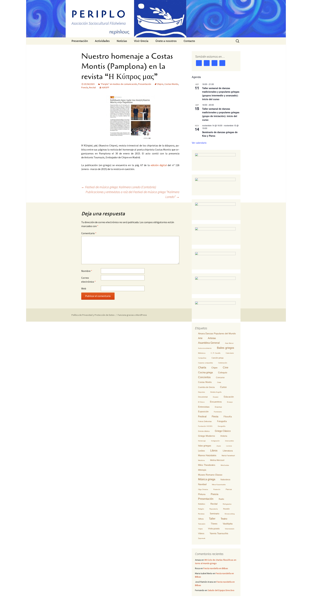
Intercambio (229, 441)
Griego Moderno (206, 436)
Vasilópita (228, 523)
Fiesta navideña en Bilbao (215, 568)
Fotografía (222, 421)
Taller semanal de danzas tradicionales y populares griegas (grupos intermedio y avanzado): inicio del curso (220, 93)
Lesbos (201, 451)
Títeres (214, 523)
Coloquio (222, 372)
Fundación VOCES (205, 426)
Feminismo (218, 412)
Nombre (86, 271)
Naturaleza (225, 479)
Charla (202, 367)
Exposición (203, 411)
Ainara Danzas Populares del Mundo (217, 333)
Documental (203, 397)
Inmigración (215, 441)
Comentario (88, 233)
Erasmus (218, 407)
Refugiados (227, 504)
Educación (229, 397)
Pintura (201, 494)
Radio (221, 499)
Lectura (229, 446)
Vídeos (201, 534)
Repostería (213, 509)
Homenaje (202, 441)
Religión (201, 509)
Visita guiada (214, 529)
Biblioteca (201, 353)
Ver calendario (199, 142)
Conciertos (204, 377)
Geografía (221, 426)
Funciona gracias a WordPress (132, 314)
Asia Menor (229, 343)
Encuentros (216, 401)
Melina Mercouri (217, 460)
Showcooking (230, 514)
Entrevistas (203, 406)
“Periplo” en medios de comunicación (118, 84)
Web (83, 288)
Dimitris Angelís (215, 392)
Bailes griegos (225, 347)
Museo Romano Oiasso (210, 474)
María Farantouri (228, 456)
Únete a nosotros (166, 41)
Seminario (214, 513)
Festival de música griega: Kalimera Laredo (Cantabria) (118, 187)
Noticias (122, 41)
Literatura (228, 450)
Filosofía (228, 416)
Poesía (84, 87)
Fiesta (215, 416)
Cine (225, 367)
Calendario (230, 353)
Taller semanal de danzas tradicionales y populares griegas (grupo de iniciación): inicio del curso (220, 114)
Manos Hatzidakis (207, 455)
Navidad (202, 484)
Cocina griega (205, 372)
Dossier (215, 397)
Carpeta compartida (205, 363)
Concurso (220, 377)
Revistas (201, 514)
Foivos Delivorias (205, 421)
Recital (92, 87)
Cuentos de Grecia (206, 387)
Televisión (201, 524)
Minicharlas (225, 465)
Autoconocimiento (205, 348)
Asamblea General (209, 342)
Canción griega (217, 358)
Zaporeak (201, 538)
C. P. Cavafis (215, 353)
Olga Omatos (203, 489)
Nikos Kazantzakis (219, 484)
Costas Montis (171, 84)
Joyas (218, 446)
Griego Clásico (223, 431)
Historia (223, 436)
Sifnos (201, 519)
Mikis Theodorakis (206, 465)
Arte (200, 338)
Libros (213, 450)
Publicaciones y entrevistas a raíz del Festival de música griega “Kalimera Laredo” (132, 194)
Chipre (160, 84)
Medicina (201, 460)
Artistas (212, 338)
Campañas (202, 358)
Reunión (226, 509)
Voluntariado (229, 529)
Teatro (224, 518)
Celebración (222, 363)
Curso (223, 387)
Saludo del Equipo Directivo (221, 590)
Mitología (202, 470)
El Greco (201, 402)
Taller (212, 518)
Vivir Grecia (141, 41)
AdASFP (105, 87)
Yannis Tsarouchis (219, 533)
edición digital (159, 165)
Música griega (206, 479)
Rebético (201, 504)
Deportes (201, 392)
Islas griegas (204, 445)
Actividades (102, 41)
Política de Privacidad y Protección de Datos (93, 314)
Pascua (229, 489)
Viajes (200, 529)
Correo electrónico (88, 279)
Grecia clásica (203, 431)
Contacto (189, 41)
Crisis (219, 382)
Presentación (80, 41)
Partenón (216, 489)
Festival (202, 416)
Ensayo (230, 402)
